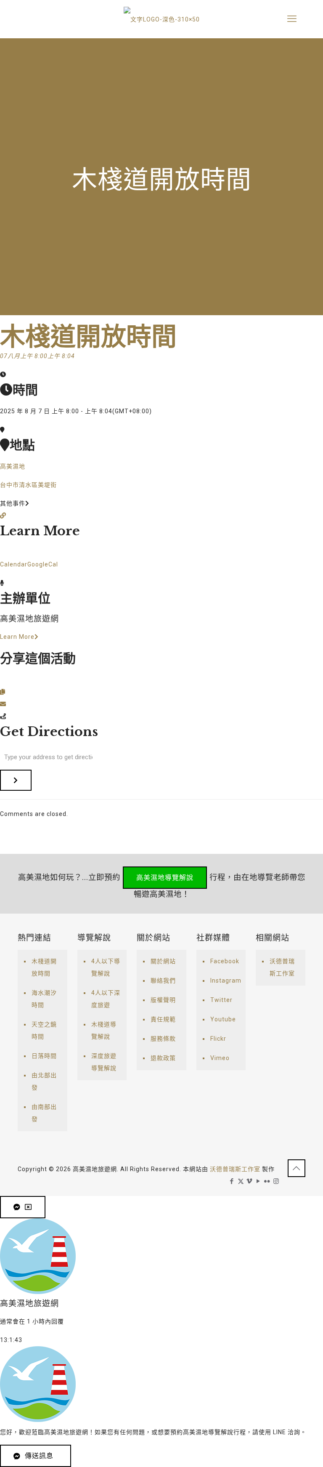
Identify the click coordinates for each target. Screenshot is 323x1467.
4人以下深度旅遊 (105, 998)
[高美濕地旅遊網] (161, 19)
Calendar (13, 564)
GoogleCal (42, 564)
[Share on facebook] (3, 679)
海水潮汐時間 (44, 998)
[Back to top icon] (296, 1168)
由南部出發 (44, 1112)
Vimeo (220, 1058)
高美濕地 (12, 466)
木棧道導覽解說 (103, 1030)
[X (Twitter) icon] (241, 1181)
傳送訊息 (39, 1456)
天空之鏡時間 (44, 1030)
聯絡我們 (163, 980)
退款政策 (163, 1058)
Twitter (221, 1000)
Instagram (225, 980)
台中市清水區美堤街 (28, 484)
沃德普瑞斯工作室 (282, 967)
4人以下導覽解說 (105, 967)
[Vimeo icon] (249, 1181)
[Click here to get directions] (16, 780)
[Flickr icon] (267, 1181)
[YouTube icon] (258, 1181)
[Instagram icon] (276, 1181)
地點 (22, 445)
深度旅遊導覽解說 (103, 1061)
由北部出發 (44, 1081)
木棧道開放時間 (44, 967)
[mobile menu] (292, 19)
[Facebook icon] (232, 1181)
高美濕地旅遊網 (29, 619)
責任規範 (163, 1019)
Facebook (224, 961)
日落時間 (44, 1055)
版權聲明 (163, 1000)
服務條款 (163, 1038)
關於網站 (163, 961)
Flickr (218, 1038)
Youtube (223, 1019)
